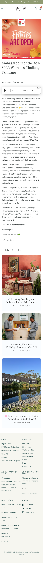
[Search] (36, 8)
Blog (24, 463)
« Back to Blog (8, 240)
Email (24, 489)
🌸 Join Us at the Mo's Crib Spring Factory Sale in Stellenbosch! (21, 417)
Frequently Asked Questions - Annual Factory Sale (8, 487)
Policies (4, 457)
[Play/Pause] (5, 90)
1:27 (39, 88)
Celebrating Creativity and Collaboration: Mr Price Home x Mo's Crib (21, 302)
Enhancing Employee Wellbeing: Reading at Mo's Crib (21, 346)
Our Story (26, 444)
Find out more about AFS (11, 481)
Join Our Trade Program (10, 461)
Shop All (4, 454)
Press (24, 460)
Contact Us (26, 466)
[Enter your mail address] (39, 493)
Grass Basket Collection (10, 450)
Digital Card (6, 444)
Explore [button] (4, 541)
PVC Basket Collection (10, 447)
